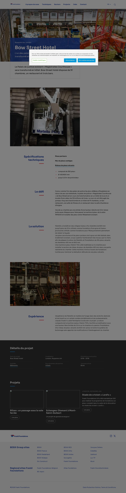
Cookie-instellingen (39, 60)
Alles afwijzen (70, 60)
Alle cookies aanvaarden (86, 60)
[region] (63, 57)
